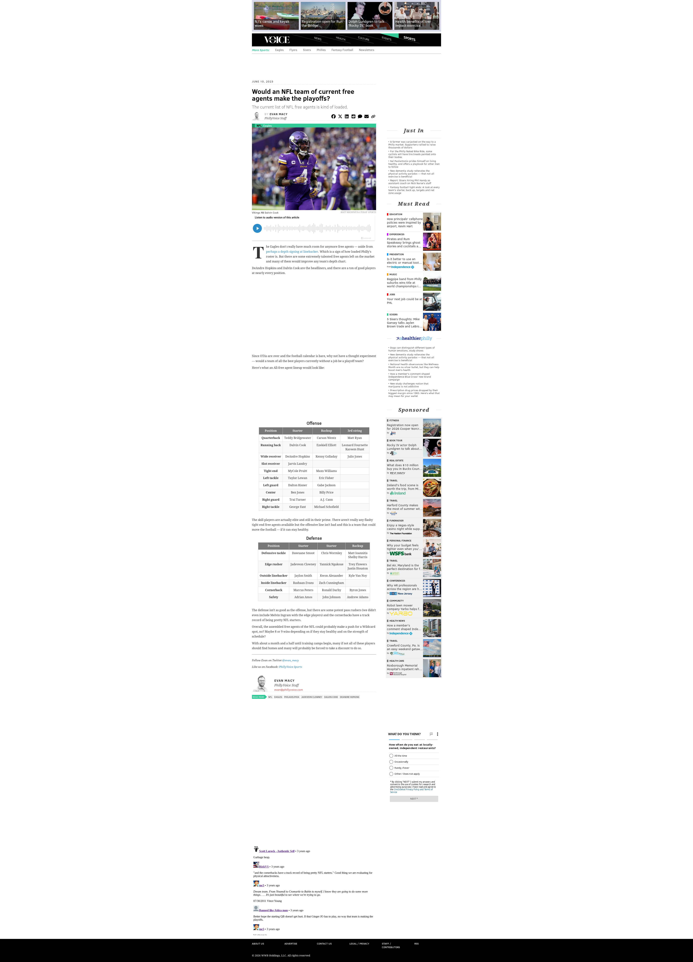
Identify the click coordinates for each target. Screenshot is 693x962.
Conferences (397, 580)
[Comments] (360, 117)
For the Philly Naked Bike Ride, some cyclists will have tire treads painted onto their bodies (412, 154)
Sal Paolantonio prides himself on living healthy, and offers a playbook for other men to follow (414, 163)
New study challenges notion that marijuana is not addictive (408, 385)
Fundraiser (396, 520)
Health (340, 38)
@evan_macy (290, 660)
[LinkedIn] (347, 117)
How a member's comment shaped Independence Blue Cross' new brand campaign (409, 376)
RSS (416, 943)
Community (396, 600)
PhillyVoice (277, 39)
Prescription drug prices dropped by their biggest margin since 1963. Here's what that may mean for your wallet (414, 393)
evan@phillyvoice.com (288, 689)
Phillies (321, 50)
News (317, 38)
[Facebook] (333, 117)
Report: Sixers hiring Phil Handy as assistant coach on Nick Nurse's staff (409, 182)
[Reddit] (353, 117)
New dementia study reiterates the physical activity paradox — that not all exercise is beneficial (411, 173)
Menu (258, 40)
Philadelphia (291, 696)
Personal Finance (400, 540)
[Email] (366, 117)
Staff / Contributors (391, 945)
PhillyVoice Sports (290, 667)
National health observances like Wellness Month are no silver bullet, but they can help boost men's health (413, 367)
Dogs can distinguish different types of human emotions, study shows (411, 349)
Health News (397, 620)
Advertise (290, 943)
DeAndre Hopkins (349, 696)
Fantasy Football (342, 50)
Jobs (392, 294)
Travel (393, 480)
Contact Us (324, 943)
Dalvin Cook (331, 696)
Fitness (394, 420)
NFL (259, 125)
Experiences (396, 234)
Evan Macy (278, 114)
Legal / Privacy (359, 943)
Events (386, 38)
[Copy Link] (373, 117)
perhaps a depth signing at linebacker (292, 251)
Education (395, 214)
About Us (258, 943)
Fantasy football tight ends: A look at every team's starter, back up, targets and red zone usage (414, 190)
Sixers (307, 50)
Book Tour (395, 440)
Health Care (396, 660)
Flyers (293, 50)
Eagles (279, 50)
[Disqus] (314, 797)
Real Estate (396, 460)
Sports (409, 38)
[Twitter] (340, 117)
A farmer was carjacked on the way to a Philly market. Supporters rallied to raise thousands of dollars (412, 144)
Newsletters (366, 50)
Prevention (396, 254)
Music (393, 274)
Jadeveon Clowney (311, 696)
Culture (363, 38)
